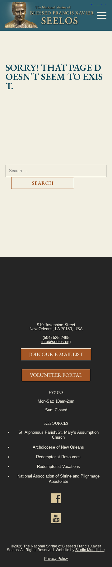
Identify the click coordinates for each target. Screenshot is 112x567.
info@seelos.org (56, 341)
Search (43, 183)
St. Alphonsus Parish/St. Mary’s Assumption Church (58, 435)
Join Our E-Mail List (56, 354)
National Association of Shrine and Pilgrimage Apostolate (58, 478)
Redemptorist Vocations (58, 466)
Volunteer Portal (56, 375)
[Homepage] (47, 15)
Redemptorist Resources (58, 457)
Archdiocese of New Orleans (58, 447)
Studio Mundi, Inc (90, 550)
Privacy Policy (56, 558)
